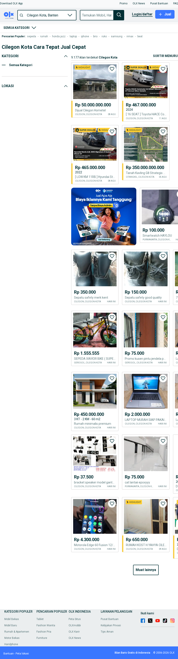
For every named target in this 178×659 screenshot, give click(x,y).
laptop (73, 36)
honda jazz (59, 36)
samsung (116, 36)
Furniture (41, 637)
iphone (85, 36)
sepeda (31, 36)
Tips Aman (107, 631)
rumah (44, 36)
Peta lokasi (22, 653)
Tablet (40, 619)
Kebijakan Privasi (111, 625)
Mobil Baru (10, 625)
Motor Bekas (12, 637)
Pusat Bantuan (110, 619)
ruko (104, 36)
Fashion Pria (43, 631)
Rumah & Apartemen (16, 631)
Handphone (11, 644)
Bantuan (8, 653)
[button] (11, 3)
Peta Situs (75, 619)
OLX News (75, 637)
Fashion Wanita (45, 625)
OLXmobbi (75, 625)
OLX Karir (74, 631)
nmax (130, 36)
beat (140, 36)
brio (95, 36)
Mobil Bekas (11, 619)
